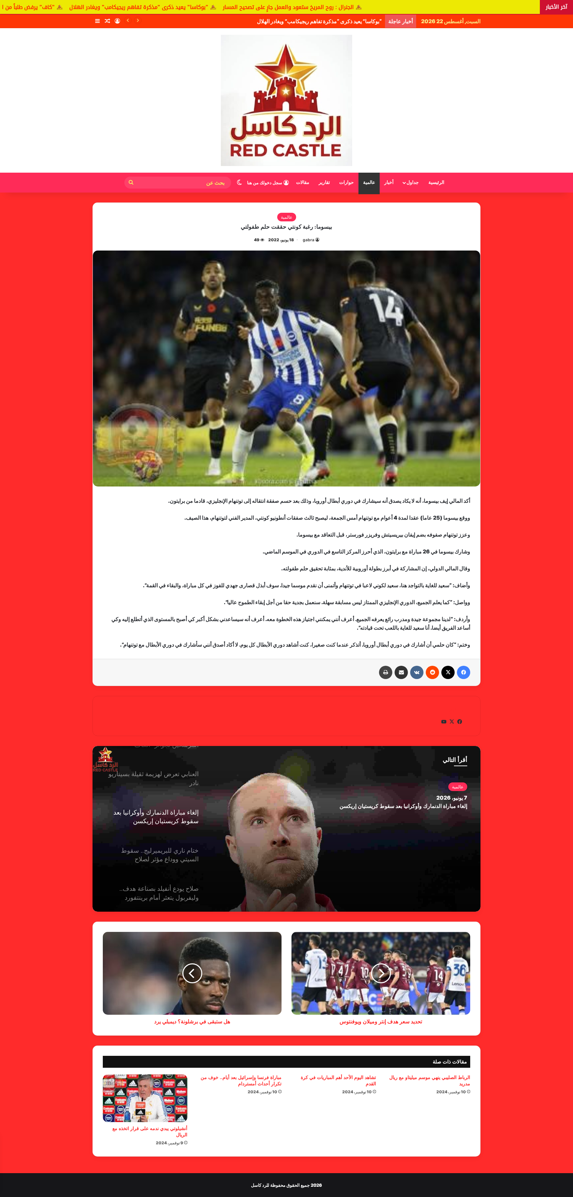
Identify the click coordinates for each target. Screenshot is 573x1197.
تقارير (324, 182)
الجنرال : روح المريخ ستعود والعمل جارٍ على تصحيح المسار (382, 7)
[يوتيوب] (444, 722)
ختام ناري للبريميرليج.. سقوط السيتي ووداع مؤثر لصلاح (407, 806)
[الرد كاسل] (286, 100)
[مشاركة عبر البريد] (401, 672)
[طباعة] (385, 672)
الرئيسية (436, 182)
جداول (413, 182)
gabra (308, 239)
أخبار (389, 182)
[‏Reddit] (432, 672)
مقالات (302, 182)
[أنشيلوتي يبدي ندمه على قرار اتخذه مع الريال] (145, 1098)
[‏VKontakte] (416, 672)
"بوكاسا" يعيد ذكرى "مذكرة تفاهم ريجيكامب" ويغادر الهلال (232, 7)
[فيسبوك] (463, 672)
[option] (286, 829)
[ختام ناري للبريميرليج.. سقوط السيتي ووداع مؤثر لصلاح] (286, 829)
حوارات (346, 182)
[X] (448, 672)
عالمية (369, 182)
